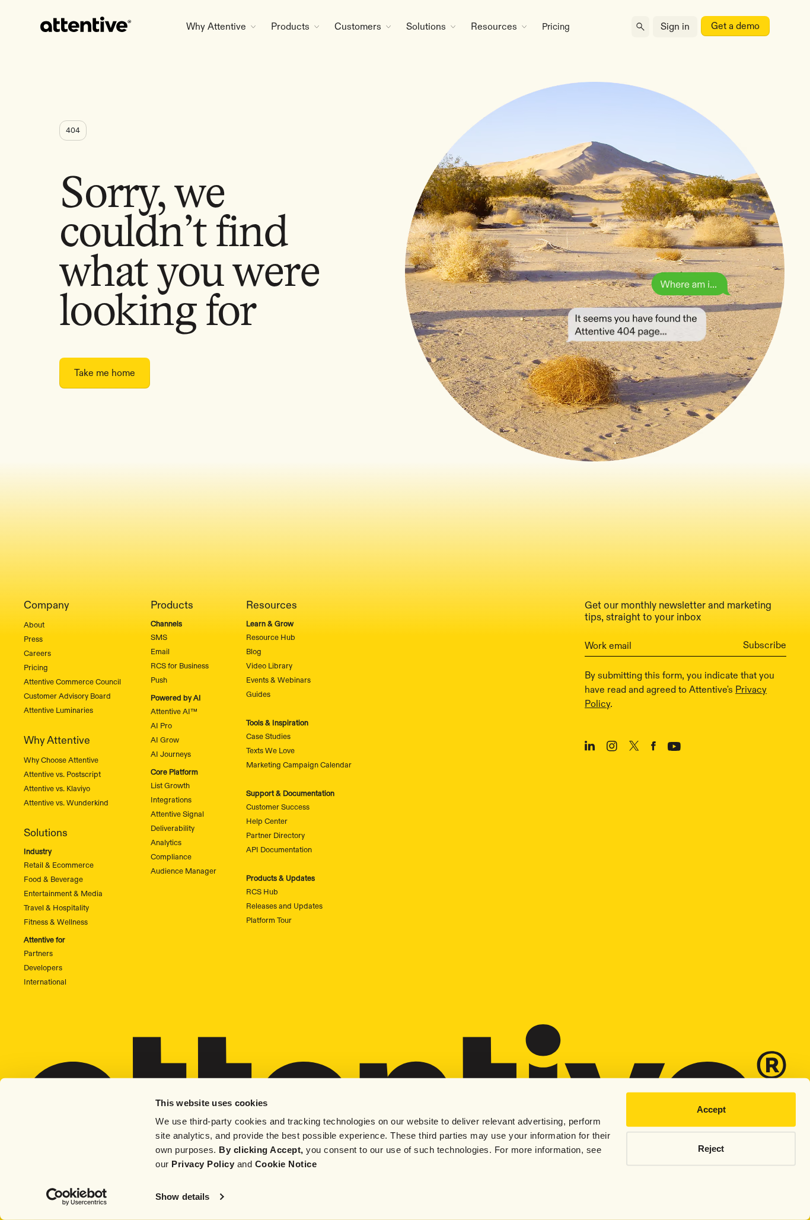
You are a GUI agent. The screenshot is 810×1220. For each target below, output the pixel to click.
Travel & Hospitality (56, 907)
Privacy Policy (202, 1164)
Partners (38, 953)
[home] (98, 27)
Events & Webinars (278, 679)
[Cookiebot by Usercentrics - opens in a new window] (77, 1197)
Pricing (556, 26)
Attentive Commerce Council (72, 681)
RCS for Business (180, 665)
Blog (254, 651)
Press (33, 639)
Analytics (166, 842)
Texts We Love (270, 750)
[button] (220, 27)
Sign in (675, 26)
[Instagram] (612, 748)
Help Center (267, 821)
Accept (711, 1109)
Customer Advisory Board (67, 695)
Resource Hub (270, 637)
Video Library (269, 665)
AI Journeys (171, 754)
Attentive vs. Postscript (62, 774)
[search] (640, 27)
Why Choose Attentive (61, 760)
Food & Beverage (53, 879)
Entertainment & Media (63, 893)
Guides (258, 694)
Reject (711, 1148)
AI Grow (165, 739)
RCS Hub (262, 891)
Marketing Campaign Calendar (299, 764)
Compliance (171, 856)
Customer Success (278, 806)
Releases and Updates (284, 905)
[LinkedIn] (590, 748)
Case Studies (268, 736)
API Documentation (279, 849)
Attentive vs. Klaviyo (57, 788)
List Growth (170, 785)
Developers (43, 967)
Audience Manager (183, 870)
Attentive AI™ (174, 711)
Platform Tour (269, 920)
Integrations (171, 799)
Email (160, 651)
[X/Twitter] (634, 748)
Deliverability (172, 828)
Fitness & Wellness (56, 921)
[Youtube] (674, 748)
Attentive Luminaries (58, 710)
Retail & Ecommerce (59, 864)
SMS (159, 637)
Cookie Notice (286, 1164)
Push (159, 679)
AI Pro (161, 725)
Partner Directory (275, 835)
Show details (182, 1197)
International (45, 981)
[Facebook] (653, 748)
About (34, 624)
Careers (37, 653)
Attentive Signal (177, 813)
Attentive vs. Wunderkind (66, 802)
